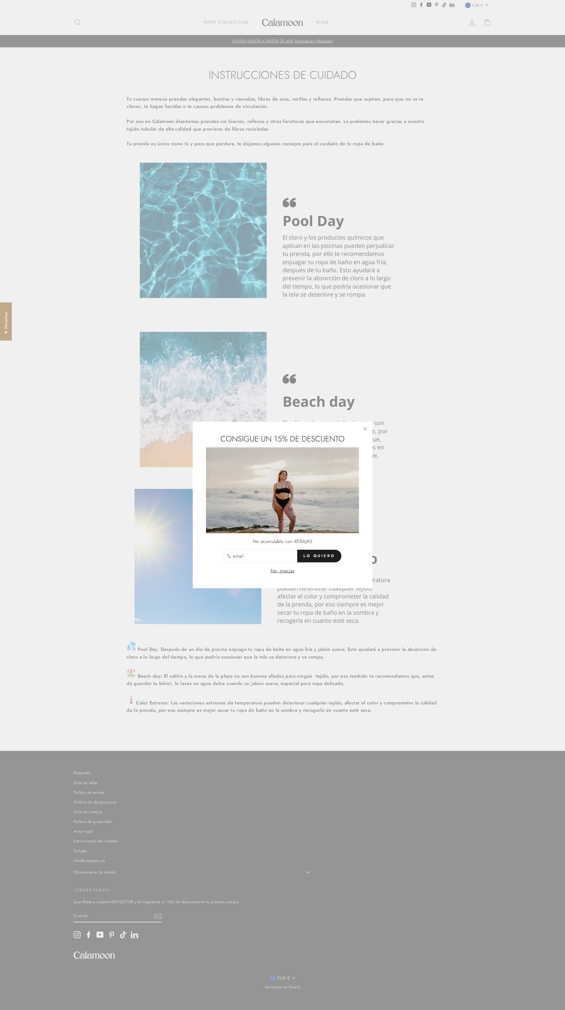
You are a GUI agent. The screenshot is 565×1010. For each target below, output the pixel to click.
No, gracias (282, 570)
